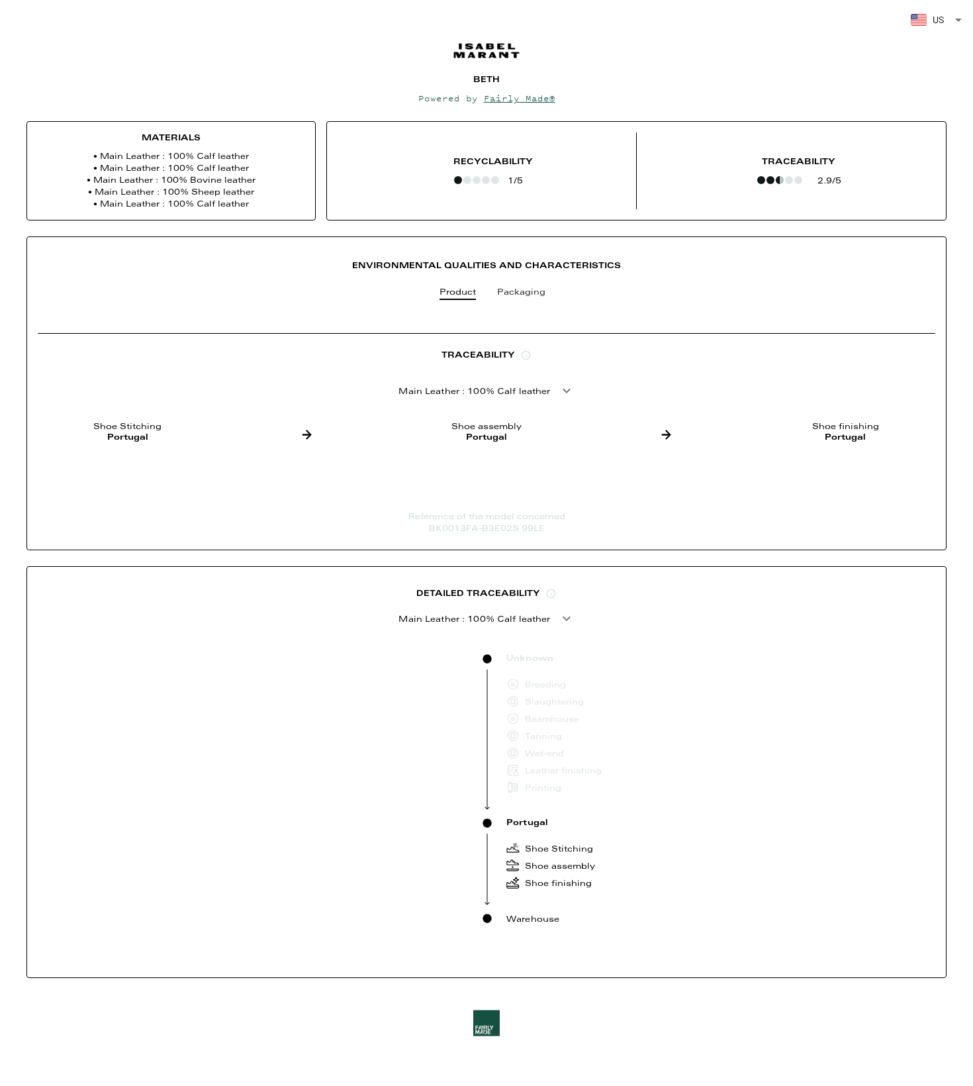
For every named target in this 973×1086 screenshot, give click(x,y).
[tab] (457, 295)
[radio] (458, 180)
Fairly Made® (519, 98)
